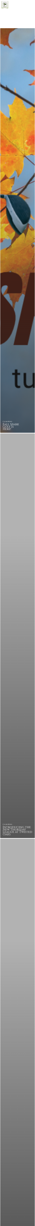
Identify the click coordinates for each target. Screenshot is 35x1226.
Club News (7, 421)
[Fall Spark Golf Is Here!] (17, 230)
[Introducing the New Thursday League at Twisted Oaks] (17, 635)
